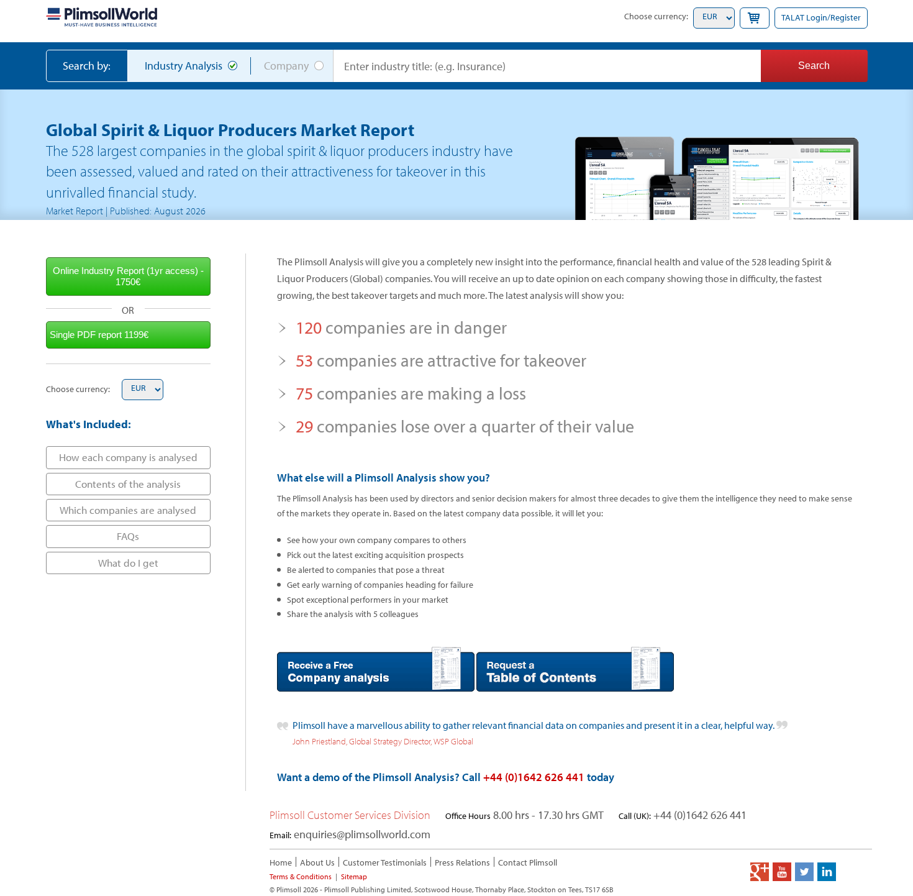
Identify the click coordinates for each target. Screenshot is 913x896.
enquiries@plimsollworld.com (362, 834)
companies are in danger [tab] (401, 327)
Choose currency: (656, 16)
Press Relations (462, 862)
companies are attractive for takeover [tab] (441, 360)
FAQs (128, 535)
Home (281, 862)
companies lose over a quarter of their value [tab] (465, 426)
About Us (317, 862)
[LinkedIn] (826, 871)
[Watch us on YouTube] (782, 871)
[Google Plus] (759, 871)
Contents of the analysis (128, 483)
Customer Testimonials (385, 862)
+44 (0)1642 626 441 (533, 777)
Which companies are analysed (128, 509)
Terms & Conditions (301, 876)
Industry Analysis (183, 65)
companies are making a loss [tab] (411, 393)
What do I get (128, 562)
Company (286, 65)
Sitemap (354, 876)
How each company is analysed (128, 457)
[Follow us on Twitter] (804, 871)
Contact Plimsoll (527, 862)
